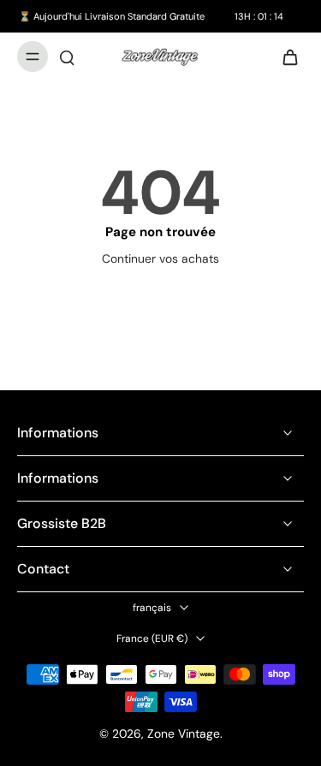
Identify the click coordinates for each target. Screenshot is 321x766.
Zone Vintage (183, 733)
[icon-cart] (285, 56)
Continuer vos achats (160, 258)
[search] (67, 56)
